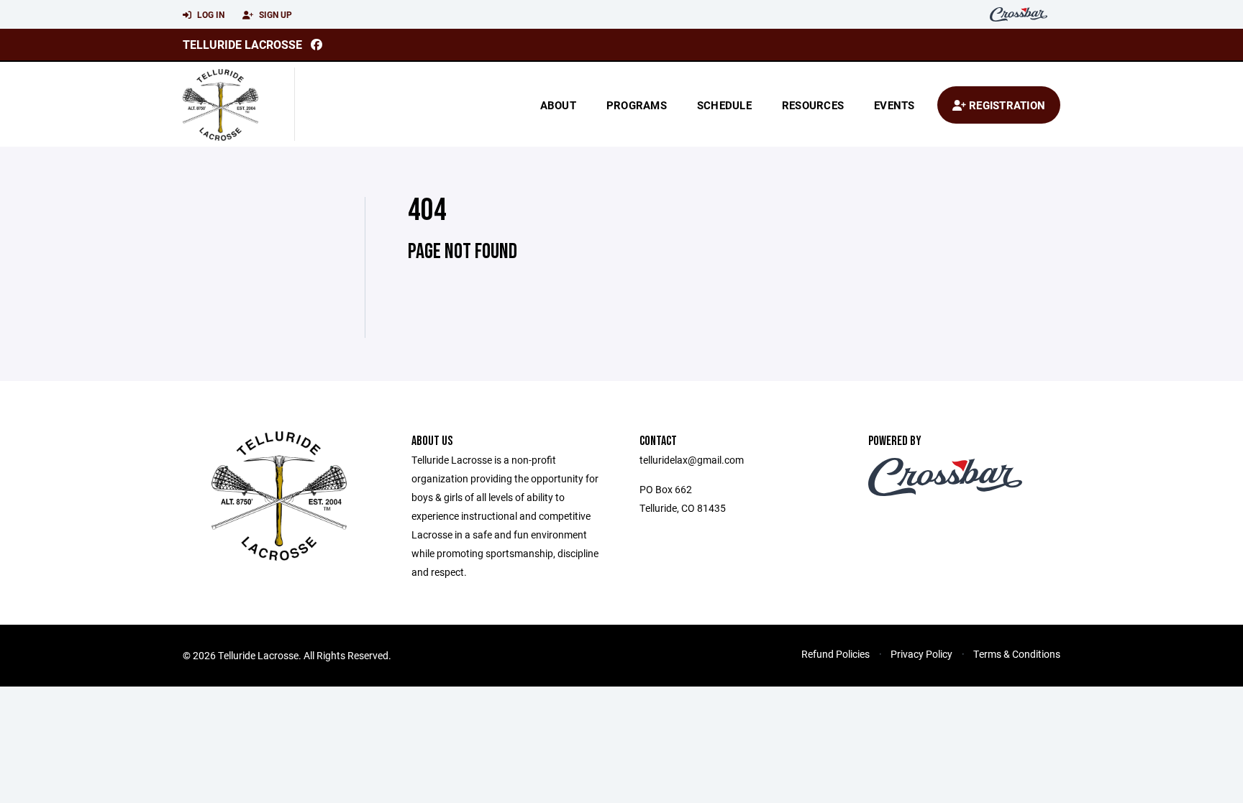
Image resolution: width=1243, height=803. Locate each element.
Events (894, 105)
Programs (636, 105)
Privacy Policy (921, 654)
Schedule (724, 105)
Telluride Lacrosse (242, 44)
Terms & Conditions (1016, 654)
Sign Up (274, 14)
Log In (209, 14)
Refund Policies (835, 654)
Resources (813, 105)
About (558, 105)
